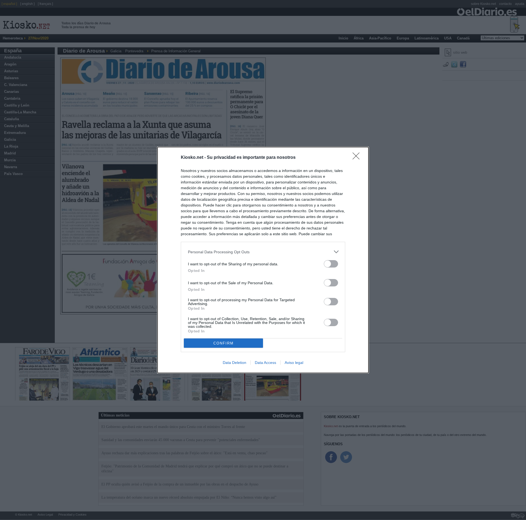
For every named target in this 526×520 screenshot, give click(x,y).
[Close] (358, 158)
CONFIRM (223, 343)
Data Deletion (234, 362)
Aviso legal (294, 362)
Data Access (265, 362)
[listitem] (263, 252)
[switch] (331, 264)
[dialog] (263, 260)
